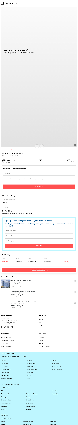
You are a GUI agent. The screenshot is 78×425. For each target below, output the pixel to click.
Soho (28, 378)
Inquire (65, 261)
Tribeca (54, 360)
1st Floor (5, 261)
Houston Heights (6, 403)
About (41, 319)
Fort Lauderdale (28, 421)
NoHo (29, 375)
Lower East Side (32, 369)
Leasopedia (4, 343)
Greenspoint (4, 397)
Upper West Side (57, 369)
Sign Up (38, 246)
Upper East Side (56, 366)
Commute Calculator (7, 340)
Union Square (56, 363)
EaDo (2, 391)
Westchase (56, 394)
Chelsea (3, 360)
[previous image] (37, 146)
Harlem (29, 360)
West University (57, 391)
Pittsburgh (53, 421)
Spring (28, 397)
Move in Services (6, 346)
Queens (23, 357)
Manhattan (5, 357)
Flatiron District (5, 372)
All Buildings (6, 418)
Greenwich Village (6, 378)
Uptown (28, 409)
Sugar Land (29, 403)
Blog (40, 325)
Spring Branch (30, 400)
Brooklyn (15, 357)
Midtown (18, 156)
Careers (41, 340)
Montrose (29, 391)
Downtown (5, 387)
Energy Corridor (6, 394)
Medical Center (30, 406)
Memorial (4, 406)
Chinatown (4, 363)
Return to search (6, 150)
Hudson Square (31, 363)
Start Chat (39, 187)
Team (40, 322)
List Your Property (44, 346)
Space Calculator (6, 337)
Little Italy (30, 366)
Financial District (6, 369)
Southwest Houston (32, 394)
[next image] (42, 146)
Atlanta (4, 156)
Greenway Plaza (6, 400)
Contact (41, 337)
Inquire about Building (39, 270)
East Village (4, 366)
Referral (41, 343)
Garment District (6, 375)
